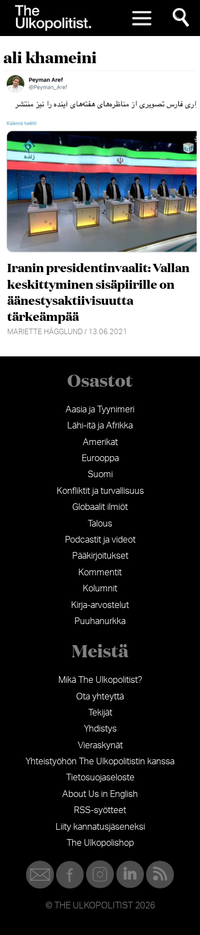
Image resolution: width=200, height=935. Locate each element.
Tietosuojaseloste (100, 777)
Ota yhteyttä (100, 696)
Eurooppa (100, 458)
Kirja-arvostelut (100, 605)
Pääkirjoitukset (100, 555)
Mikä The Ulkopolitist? (100, 680)
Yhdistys (100, 728)
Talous (100, 523)
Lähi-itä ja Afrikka (100, 425)
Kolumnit (100, 588)
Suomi (100, 474)
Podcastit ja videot (100, 539)
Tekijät (100, 712)
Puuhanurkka (100, 621)
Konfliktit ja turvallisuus (100, 491)
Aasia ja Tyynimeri (100, 409)
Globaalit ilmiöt (100, 507)
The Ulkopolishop (100, 843)
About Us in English (100, 794)
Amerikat (100, 442)
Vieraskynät (100, 745)
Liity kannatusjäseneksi (100, 826)
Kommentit (100, 572)
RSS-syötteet (100, 810)
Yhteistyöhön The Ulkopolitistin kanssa (100, 761)
